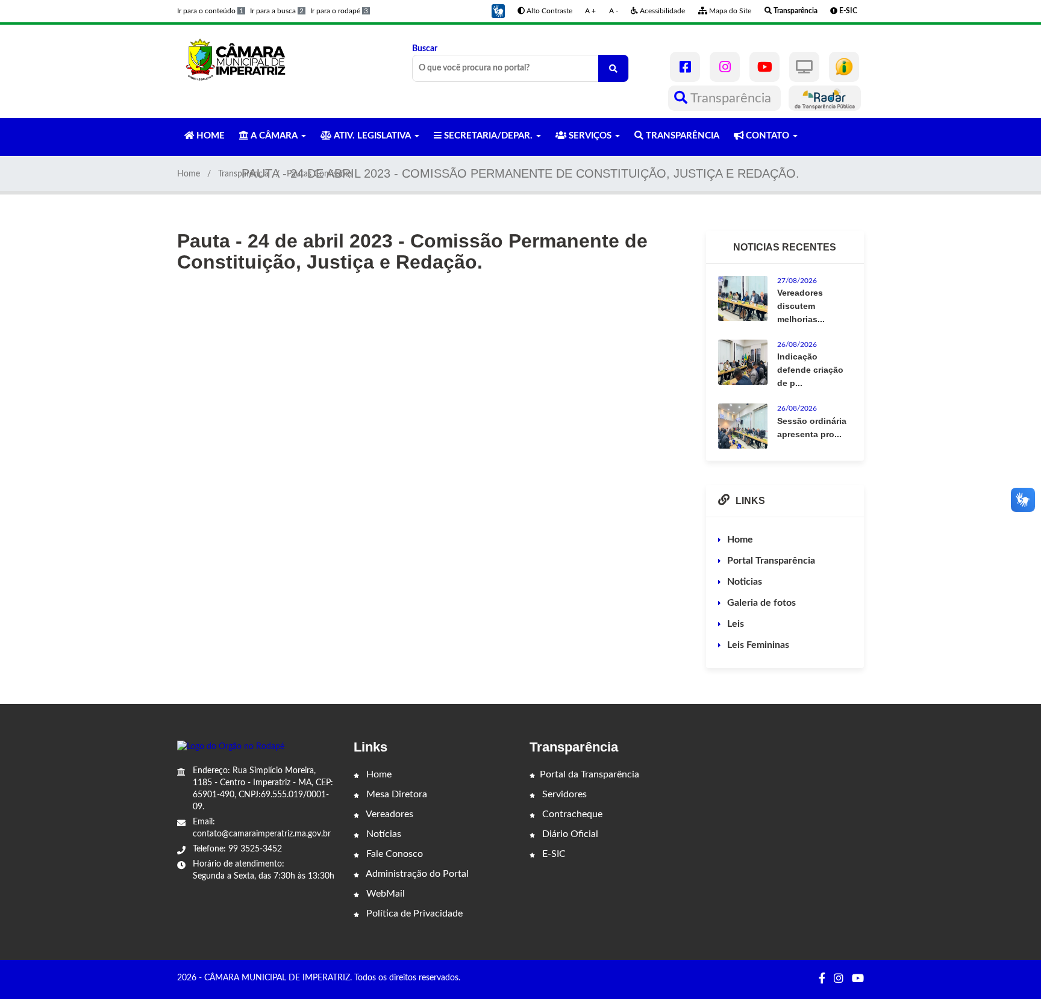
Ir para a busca (277, 10)
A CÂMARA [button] (274, 135)
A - (613, 10)
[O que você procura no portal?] (613, 68)
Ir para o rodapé (339, 10)
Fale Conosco (393, 854)
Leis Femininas (758, 645)
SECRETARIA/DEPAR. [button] (488, 135)
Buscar (424, 49)
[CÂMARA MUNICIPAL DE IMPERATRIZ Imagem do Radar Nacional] (825, 98)
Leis (735, 624)
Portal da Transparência (589, 774)
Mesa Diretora (395, 794)
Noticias (744, 582)
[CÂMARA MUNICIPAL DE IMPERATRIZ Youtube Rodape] (858, 979)
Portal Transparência (771, 560)
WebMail (384, 893)
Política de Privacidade (413, 913)
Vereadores (388, 814)
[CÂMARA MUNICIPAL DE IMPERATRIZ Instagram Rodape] (838, 979)
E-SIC (553, 854)
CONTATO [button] (767, 135)
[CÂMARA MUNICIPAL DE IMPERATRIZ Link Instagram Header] (725, 67)
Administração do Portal (416, 874)
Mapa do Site (729, 10)
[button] (498, 11)
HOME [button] (209, 135)
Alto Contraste (548, 10)
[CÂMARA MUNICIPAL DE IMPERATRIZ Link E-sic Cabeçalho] (844, 67)
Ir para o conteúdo (210, 10)
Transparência (731, 98)
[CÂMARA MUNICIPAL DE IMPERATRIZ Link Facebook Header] (685, 67)
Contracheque (571, 814)
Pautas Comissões (320, 174)
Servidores (563, 794)
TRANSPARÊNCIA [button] (681, 135)
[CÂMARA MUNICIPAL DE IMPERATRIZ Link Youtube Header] (764, 67)
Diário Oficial (569, 834)
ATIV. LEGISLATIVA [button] (372, 135)
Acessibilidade (661, 10)
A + (590, 10)
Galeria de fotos (761, 603)
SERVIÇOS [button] (590, 135)
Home (188, 174)
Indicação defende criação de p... (810, 370)
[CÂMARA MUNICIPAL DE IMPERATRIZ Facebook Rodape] (822, 979)
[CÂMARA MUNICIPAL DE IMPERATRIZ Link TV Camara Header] (804, 67)
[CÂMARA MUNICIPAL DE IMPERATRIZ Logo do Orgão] (242, 59)
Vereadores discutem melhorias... (801, 306)
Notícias (382, 834)
